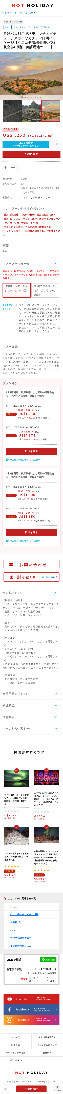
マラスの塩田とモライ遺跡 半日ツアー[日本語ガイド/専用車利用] (16, 856)
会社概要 (47, 1052)
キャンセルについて (47, 1045)
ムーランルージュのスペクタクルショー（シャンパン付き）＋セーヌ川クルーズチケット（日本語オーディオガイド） (46, 799)
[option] (31, 76)
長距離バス (46, 27)
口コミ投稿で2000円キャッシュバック (25, 144)
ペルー (21, 13)
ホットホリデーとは (16, 1052)
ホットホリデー (7, 13)
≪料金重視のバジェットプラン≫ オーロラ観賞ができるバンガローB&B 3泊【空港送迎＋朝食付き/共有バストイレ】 (46, 857)
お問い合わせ (33, 565)
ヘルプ (15, 1037)
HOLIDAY (33, 5)
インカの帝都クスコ (20, 945)
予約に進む (31, 154)
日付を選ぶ (31, 451)
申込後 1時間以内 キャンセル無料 (25, 460)
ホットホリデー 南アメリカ (35, 197)
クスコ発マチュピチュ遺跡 (26, 27)
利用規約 (15, 1045)
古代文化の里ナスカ (20, 938)
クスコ (32, 13)
